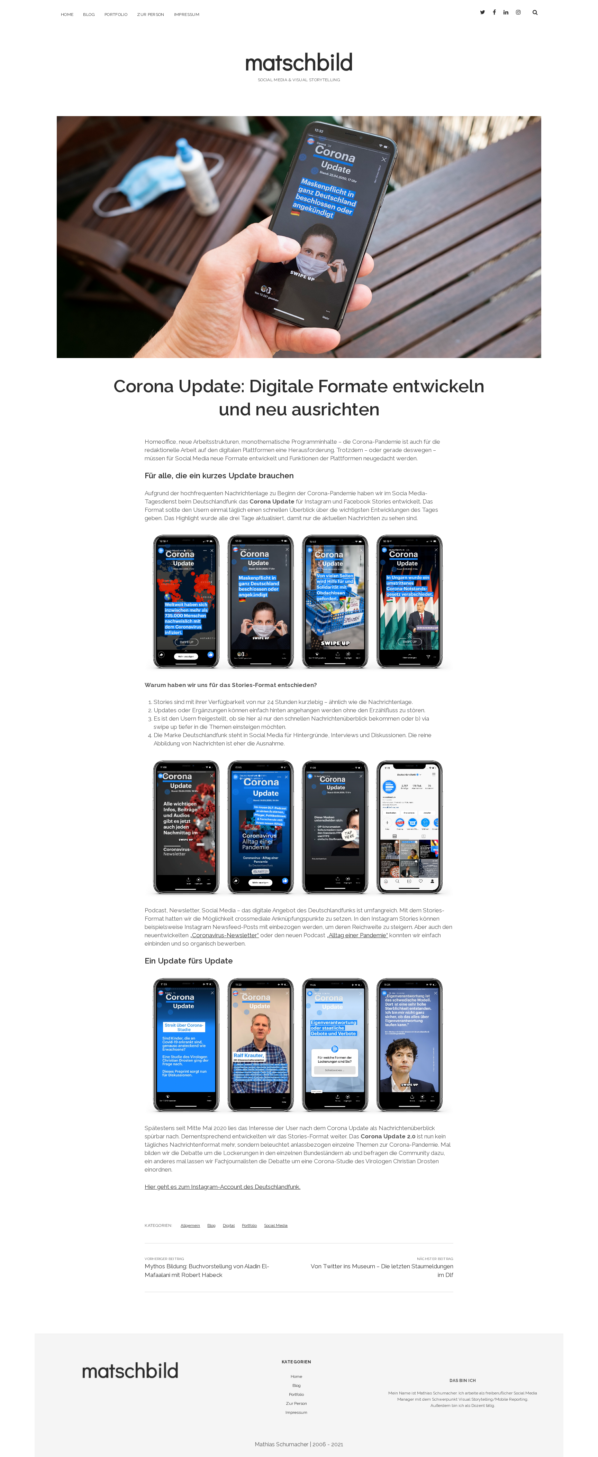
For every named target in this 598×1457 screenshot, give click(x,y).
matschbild (299, 61)
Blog (88, 14)
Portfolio (116, 14)
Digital (229, 1225)
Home (67, 14)
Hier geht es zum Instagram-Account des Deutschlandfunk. (222, 1186)
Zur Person (150, 14)
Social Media (276, 1225)
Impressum (186, 14)
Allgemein (190, 1225)
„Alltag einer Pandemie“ (357, 935)
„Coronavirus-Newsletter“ (224, 935)
